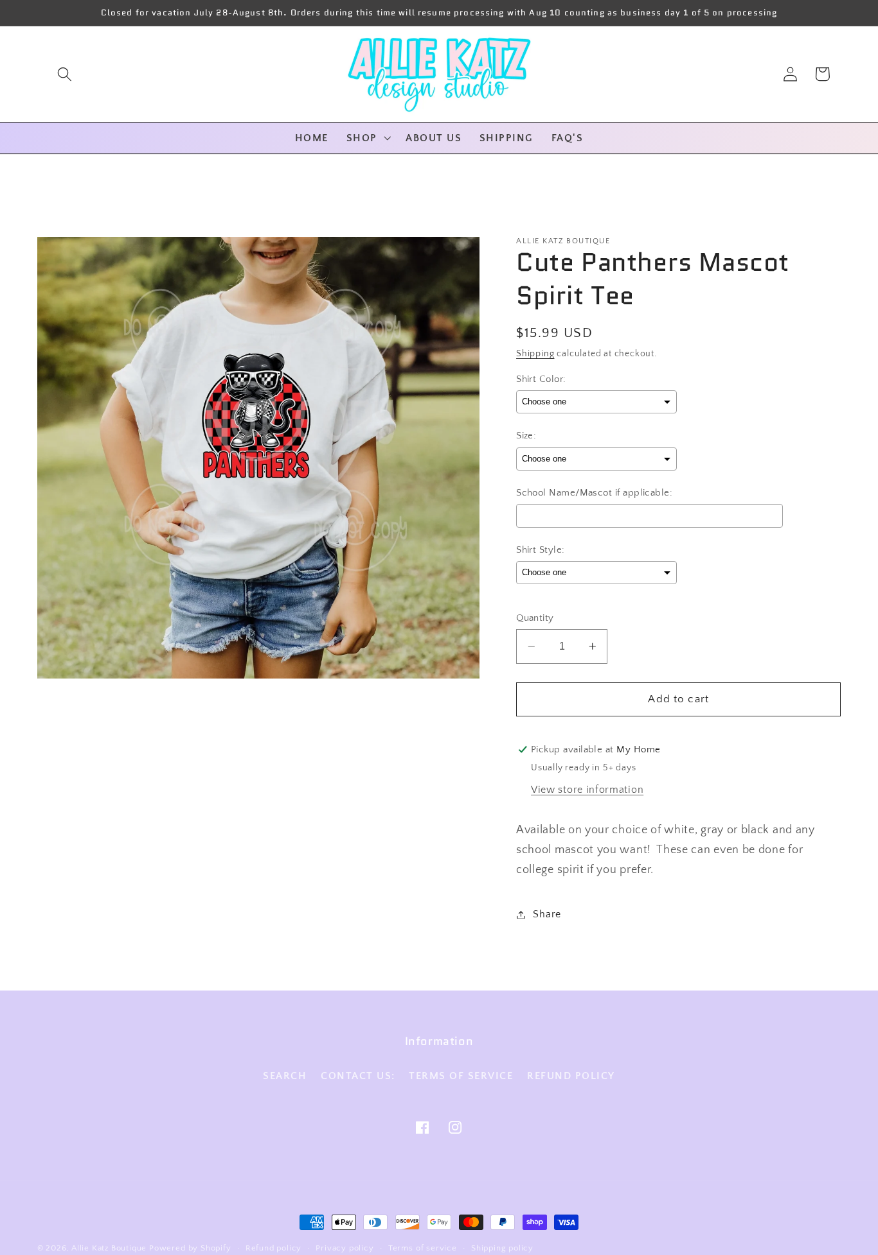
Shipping (535, 354)
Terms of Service (461, 1076)
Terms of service (422, 1247)
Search (285, 1076)
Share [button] (546, 914)
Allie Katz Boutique (110, 1247)
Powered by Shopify (190, 1247)
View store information (587, 789)
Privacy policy (344, 1247)
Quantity (535, 617)
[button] (64, 74)
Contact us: (358, 1076)
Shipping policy (502, 1247)
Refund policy (571, 1076)
